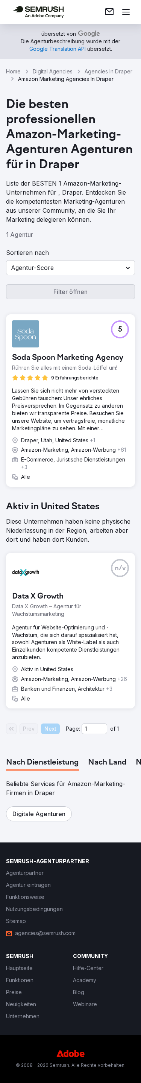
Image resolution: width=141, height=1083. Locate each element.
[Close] (127, 418)
